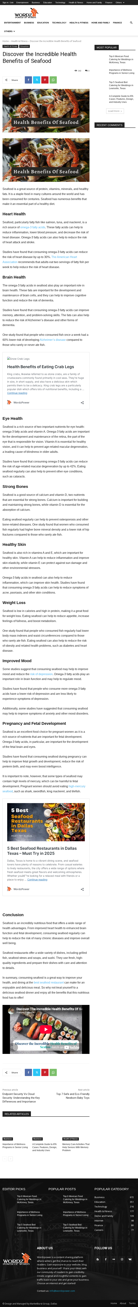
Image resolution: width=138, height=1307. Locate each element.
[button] (131, 23)
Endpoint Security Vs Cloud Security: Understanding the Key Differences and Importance (21, 1097)
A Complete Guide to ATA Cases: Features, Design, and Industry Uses (44, 1147)
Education (47, 2)
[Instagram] (122, 1259)
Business (36, 2)
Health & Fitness (76, 2)
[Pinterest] (45, 80)
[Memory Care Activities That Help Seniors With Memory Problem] (75, 1130)
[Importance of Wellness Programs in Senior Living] (16, 1130)
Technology (60, 2)
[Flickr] (114, 1259)
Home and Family (94, 2)
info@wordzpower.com (62, 1290)
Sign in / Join (8, 2)
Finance (108, 2)
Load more (113, 111)
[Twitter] (36, 80)
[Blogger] (98, 1259)
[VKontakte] (130, 1259)
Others (119, 2)
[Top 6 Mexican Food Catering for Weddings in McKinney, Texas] (101, 59)
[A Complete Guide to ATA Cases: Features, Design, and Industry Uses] (45, 1130)
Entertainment (22, 2)
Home (6, 41)
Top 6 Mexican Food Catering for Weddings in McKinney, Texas (121, 59)
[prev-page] (5, 1158)
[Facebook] (28, 80)
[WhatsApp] (53, 80)
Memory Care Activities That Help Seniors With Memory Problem (75, 1147)
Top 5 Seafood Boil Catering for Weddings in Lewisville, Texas (121, 85)
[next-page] (10, 1158)
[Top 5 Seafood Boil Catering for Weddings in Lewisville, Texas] (101, 85)
